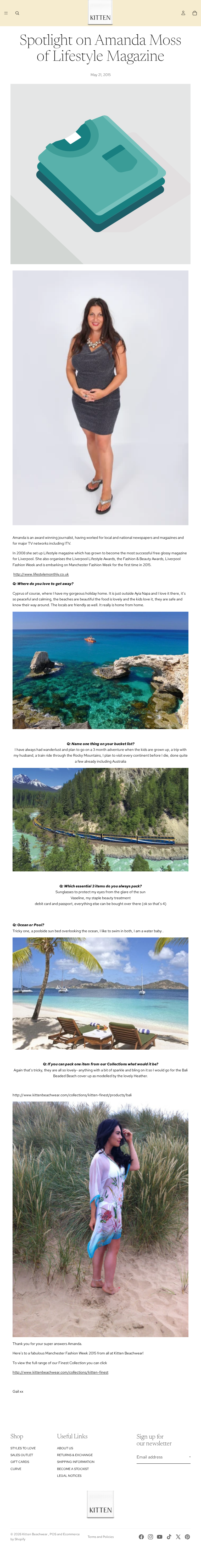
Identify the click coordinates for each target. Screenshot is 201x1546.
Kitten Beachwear (35, 1534)
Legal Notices (69, 1476)
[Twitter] (178, 1537)
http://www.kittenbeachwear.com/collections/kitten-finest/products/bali (72, 1095)
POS (53, 1534)
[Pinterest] (187, 1537)
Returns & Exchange (75, 1455)
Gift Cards (19, 1462)
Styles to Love (23, 1448)
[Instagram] (150, 1537)
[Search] (17, 13)
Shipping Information (75, 1462)
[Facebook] (141, 1537)
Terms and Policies (101, 1537)
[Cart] (194, 13)
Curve (15, 1469)
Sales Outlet (21, 1455)
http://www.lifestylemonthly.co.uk (41, 574)
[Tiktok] (169, 1537)
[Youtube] (160, 1537)
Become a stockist (73, 1469)
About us (65, 1448)
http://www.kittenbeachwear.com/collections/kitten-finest (60, 1372)
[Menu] (6, 13)
